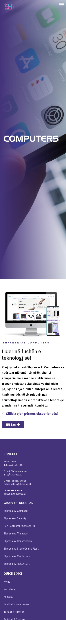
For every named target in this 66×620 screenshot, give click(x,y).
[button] (61, 5)
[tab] (33, 414)
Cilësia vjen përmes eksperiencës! (32, 413)
